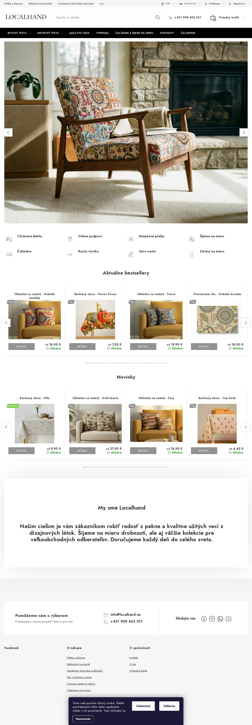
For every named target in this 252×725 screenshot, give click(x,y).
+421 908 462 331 (187, 17)
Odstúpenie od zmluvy (79, 690)
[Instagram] (212, 619)
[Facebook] (204, 619)
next (246, 323)
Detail (21, 346)
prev (6, 323)
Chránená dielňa (138, 671)
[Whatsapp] (220, 619)
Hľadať (158, 17)
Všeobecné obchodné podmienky (76, 3)
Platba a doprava (13, 3)
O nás (132, 664)
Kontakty (133, 657)
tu (124, 711)
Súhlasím (169, 706)
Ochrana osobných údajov (81, 684)
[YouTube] (228, 619)
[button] (8, 132)
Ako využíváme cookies (79, 677)
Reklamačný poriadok (40, 3)
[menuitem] (19, 33)
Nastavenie (83, 719)
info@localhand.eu (126, 614)
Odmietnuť (143, 706)
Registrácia (239, 3)
